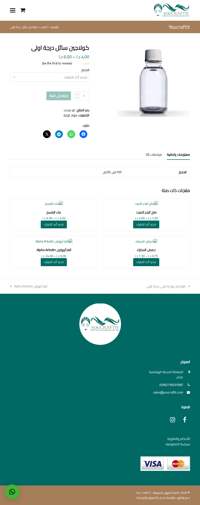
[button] (12, 10)
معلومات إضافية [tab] (178, 154)
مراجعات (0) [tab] (154, 154)
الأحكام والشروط (179, 439)
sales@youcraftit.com (168, 392)
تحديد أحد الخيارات (146, 224)
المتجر (44, 27)
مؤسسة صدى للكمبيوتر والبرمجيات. (155, 497)
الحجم (85, 70)
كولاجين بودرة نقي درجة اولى (166, 286)
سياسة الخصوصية (178, 444)
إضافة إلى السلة (59, 96)
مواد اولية (70, 115)
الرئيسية (55, 27)
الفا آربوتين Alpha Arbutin (30, 286)
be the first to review (57, 63)
